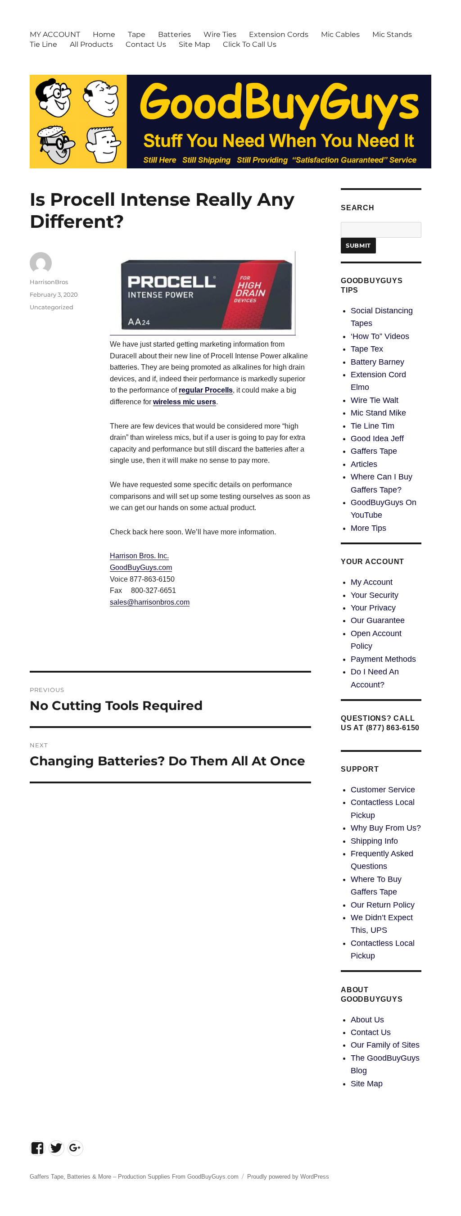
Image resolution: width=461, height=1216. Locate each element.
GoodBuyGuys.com (141, 567)
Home (104, 34)
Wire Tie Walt (374, 400)
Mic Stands (392, 34)
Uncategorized (51, 307)
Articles (364, 464)
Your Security (374, 595)
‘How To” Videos (380, 336)
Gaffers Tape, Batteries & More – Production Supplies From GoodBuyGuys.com (134, 1176)
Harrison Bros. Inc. (139, 556)
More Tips (368, 528)
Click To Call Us (249, 44)
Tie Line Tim (372, 425)
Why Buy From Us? (386, 827)
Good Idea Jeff (377, 438)
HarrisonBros (49, 281)
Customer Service (383, 789)
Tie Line (43, 44)
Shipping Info (374, 840)
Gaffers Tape (374, 451)
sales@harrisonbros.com (150, 602)
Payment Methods (383, 659)
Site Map (194, 44)
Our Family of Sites (385, 1044)
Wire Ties (219, 34)
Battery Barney (377, 361)
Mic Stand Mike (378, 412)
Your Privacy (373, 607)
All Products (91, 44)
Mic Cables (340, 34)
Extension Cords (278, 34)
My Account (372, 582)
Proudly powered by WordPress (288, 1176)
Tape (136, 34)
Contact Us (146, 44)
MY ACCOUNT (55, 34)
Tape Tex (367, 348)
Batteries (174, 34)
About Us (367, 1019)
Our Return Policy (383, 904)
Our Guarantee (378, 620)
